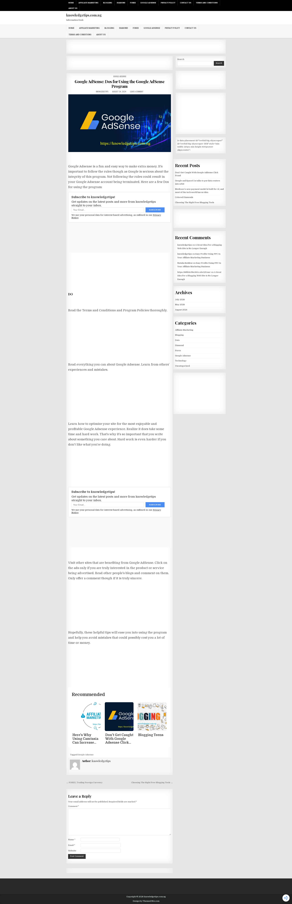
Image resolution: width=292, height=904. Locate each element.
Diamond (121, 3)
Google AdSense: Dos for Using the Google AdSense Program (119, 84)
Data (177, 340)
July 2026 (180, 299)
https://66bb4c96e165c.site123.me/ (194, 272)
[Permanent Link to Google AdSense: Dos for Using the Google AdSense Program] (119, 123)
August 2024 (181, 310)
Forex (133, 3)
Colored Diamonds (184, 197)
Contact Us (185, 3)
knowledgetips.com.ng (84, 15)
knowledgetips (102, 91)
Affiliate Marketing (88, 3)
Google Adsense (148, 3)
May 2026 (180, 304)
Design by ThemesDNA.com (146, 901)
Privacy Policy (168, 3)
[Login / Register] (220, 2)
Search (180, 59)
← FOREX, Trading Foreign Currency (84, 782)
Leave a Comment (136, 91)
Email (71, 845)
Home (71, 3)
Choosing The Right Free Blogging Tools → (152, 782)
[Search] (224, 2)
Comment (73, 806)
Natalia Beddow (185, 263)
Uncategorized (182, 366)
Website (72, 851)
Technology (180, 361)
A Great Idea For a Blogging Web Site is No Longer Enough (199, 275)
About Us (72, 8)
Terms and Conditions (207, 3)
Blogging (107, 3)
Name (71, 839)
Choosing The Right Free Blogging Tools (194, 202)
